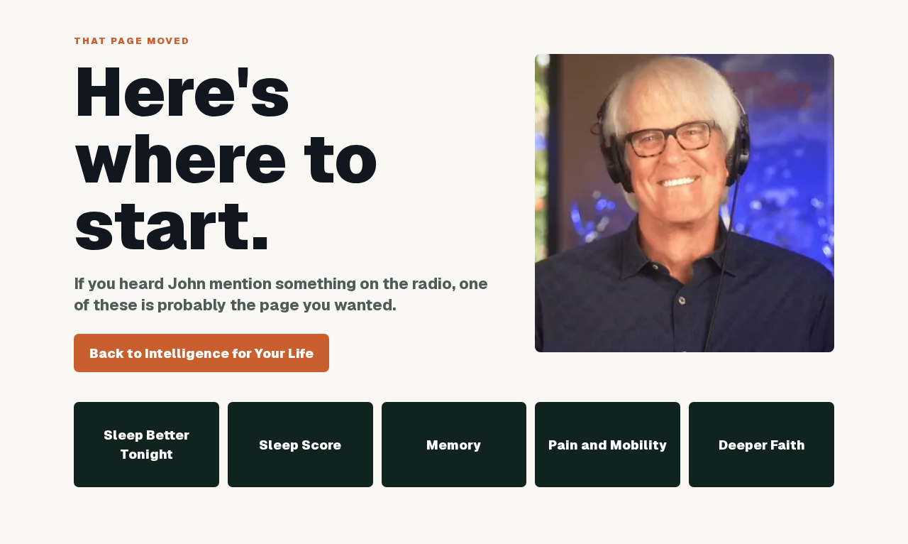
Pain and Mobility (607, 445)
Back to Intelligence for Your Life (201, 353)
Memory (453, 445)
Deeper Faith (762, 445)
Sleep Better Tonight (146, 444)
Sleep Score (300, 445)
